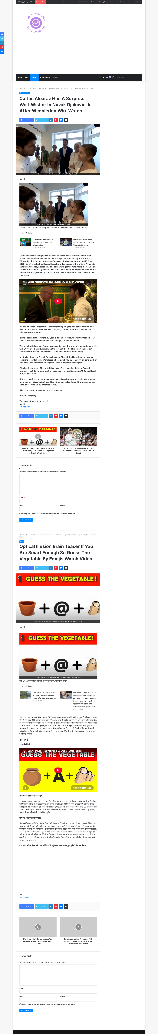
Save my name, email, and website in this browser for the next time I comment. (48, 513)
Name (22, 497)
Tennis (28, 93)
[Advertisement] (79, 58)
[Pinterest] (56, 120)
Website (62, 505)
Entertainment (45, 77)
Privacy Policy (103, 2)
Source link (24, 407)
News (27, 77)
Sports (34, 77)
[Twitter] (2, 38)
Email (21, 505)
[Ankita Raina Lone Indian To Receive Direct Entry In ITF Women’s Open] (25, 242)
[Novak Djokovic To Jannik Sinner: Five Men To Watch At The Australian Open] (66, 242)
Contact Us (114, 2)
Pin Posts (123, 2)
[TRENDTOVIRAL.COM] (36, 23)
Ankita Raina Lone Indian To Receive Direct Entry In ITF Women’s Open (43, 242)
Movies (55, 77)
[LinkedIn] (50, 120)
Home (130, 2)
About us (94, 2)
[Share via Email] (66, 120)
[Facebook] (2, 34)
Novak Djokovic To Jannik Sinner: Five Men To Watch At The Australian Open (83, 242)
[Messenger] (61, 120)
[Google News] (110, 77)
